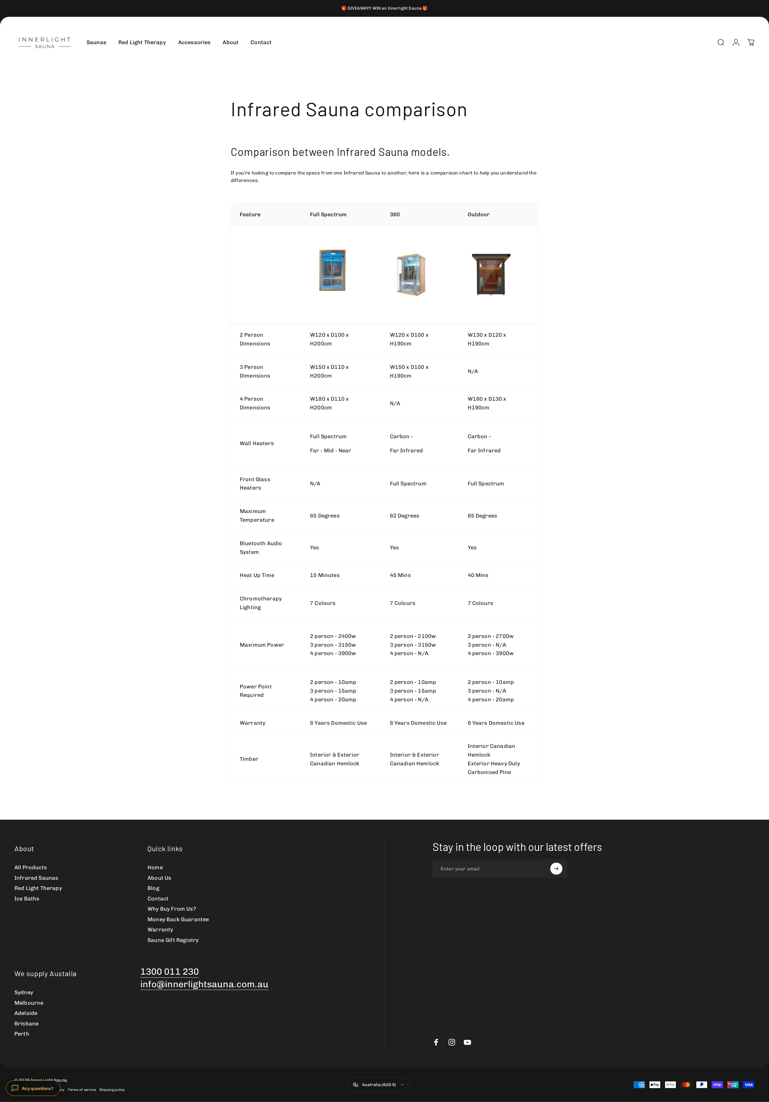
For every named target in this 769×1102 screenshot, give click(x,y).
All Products (30, 867)
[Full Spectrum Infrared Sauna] (341, 270)
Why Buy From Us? (171, 909)
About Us (159, 878)
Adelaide (25, 1013)
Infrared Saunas (36, 878)
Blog (153, 888)
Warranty (160, 929)
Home (155, 867)
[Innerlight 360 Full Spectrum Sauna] (420, 274)
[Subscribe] (556, 869)
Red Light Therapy (38, 888)
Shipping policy (112, 1090)
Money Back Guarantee (178, 919)
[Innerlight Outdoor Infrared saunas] (498, 274)
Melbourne (28, 1003)
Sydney (23, 992)
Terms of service (82, 1090)
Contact (158, 898)
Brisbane (26, 1023)
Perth (21, 1034)
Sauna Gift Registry (173, 940)
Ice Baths (26, 898)
